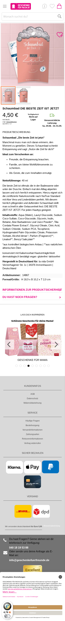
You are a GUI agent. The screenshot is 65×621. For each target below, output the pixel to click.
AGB (32, 394)
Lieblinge (52, 7)
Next (56, 344)
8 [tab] (44, 366)
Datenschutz (32, 398)
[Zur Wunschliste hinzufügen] (59, 35)
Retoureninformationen (32, 439)
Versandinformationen (32, 430)
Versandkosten (11, 122)
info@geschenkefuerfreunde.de (29, 560)
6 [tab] (36, 366)
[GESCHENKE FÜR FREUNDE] (20, 6)
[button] (23, 95)
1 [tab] (16, 366)
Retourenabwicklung (52, 526)
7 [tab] (40, 366)
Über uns (44, 7)
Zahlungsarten (32, 434)
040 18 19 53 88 (18, 547)
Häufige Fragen (33, 421)
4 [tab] (28, 366)
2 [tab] (20, 366)
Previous (9, 344)
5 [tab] (32, 366)
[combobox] (33, 16)
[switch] (7, 616)
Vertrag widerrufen (32, 443)
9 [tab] (48, 366)
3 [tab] (24, 366)
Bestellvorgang (32, 425)
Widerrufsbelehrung (33, 403)
